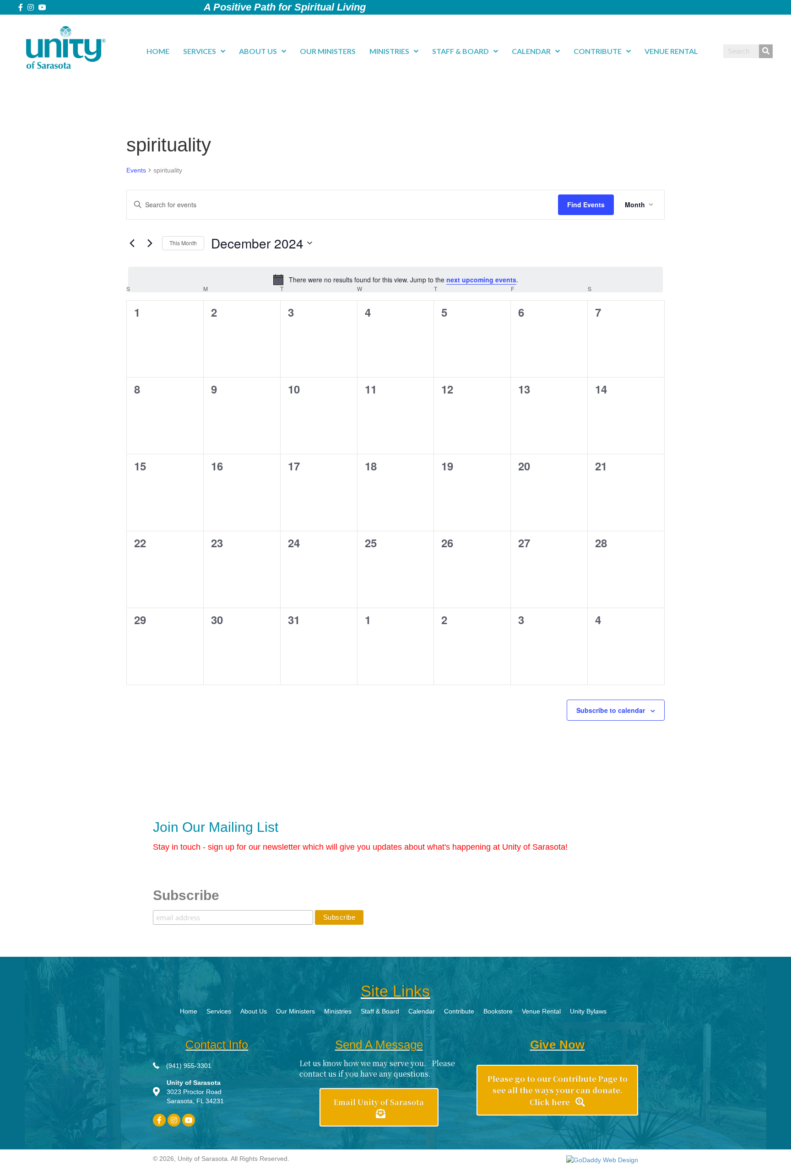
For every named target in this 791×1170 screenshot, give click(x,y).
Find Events (586, 204)
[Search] (766, 51)
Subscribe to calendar (610, 710)
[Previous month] (131, 242)
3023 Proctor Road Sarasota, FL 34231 (195, 1092)
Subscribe (186, 895)
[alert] (395, 279)
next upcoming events (481, 279)
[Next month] (149, 242)
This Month (183, 243)
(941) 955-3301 (188, 1065)
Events (136, 170)
